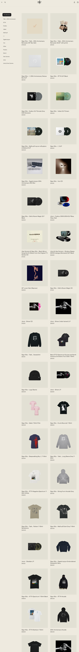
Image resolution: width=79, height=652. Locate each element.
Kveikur (5, 26)
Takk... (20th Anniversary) (9, 19)
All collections (7, 14)
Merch (4, 53)
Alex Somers (6, 56)
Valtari (4, 29)
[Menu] (2, 2)
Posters (5, 49)
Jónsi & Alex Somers (8, 63)
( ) (3, 36)
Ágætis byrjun (6, 39)
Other (4, 46)
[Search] (5, 2)
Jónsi (4, 60)
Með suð (5, 32)
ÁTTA (4, 22)
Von (4, 43)
